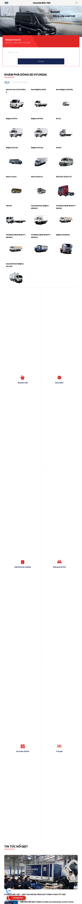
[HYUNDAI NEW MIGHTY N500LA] (16, 249)
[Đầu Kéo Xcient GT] (66, 191)
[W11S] (66, 133)
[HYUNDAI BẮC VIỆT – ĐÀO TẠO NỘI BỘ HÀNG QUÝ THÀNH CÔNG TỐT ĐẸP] (41, 872)
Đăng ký (41, 61)
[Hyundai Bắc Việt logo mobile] (6, 3)
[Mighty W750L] (41, 133)
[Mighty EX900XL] (66, 249)
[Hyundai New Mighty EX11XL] (16, 278)
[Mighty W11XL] (41, 162)
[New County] (16, 191)
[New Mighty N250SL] (66, 104)
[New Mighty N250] (41, 104)
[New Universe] (41, 191)
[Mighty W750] (16, 133)
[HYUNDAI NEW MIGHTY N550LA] (41, 249)
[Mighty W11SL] (16, 162)
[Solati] (66, 162)
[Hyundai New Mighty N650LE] (41, 220)
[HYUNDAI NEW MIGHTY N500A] (66, 220)
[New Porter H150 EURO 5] (16, 104)
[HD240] (16, 220)
